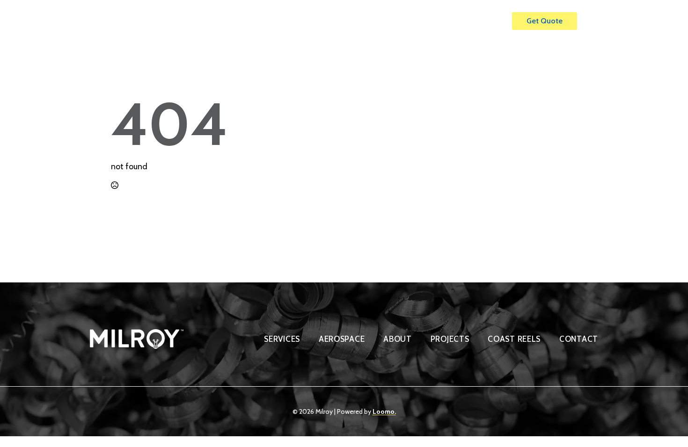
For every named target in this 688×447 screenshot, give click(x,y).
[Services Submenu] (366, 16)
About (394, 21)
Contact (480, 21)
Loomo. (384, 411)
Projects (436, 21)
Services (343, 21)
